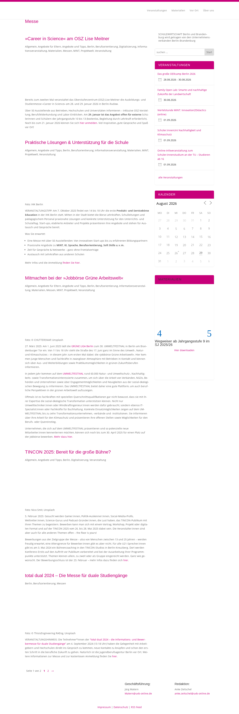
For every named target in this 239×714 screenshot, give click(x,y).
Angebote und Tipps (74, 46)
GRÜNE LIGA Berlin (82, 346)
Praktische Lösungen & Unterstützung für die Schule (76, 142)
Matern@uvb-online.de (138, 693)
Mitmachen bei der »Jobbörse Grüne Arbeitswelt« (74, 278)
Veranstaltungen (157, 10)
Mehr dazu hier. (63, 436)
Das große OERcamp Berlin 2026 (176, 73)
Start (209, 52)
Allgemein (31, 46)
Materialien (178, 10)
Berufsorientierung (107, 46)
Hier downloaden (184, 350)
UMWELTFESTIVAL (73, 373)
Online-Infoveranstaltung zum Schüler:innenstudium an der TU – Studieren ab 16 (183, 155)
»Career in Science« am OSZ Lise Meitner (67, 38)
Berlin (90, 46)
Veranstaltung (103, 50)
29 (176, 220)
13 (184, 237)
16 (209, 237)
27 (184, 253)
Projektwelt (87, 50)
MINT (76, 50)
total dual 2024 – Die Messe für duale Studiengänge (76, 575)
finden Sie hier (71, 262)
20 (184, 245)
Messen (67, 50)
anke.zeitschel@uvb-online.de (192, 693)
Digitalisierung (127, 46)
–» (52, 670)
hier (125, 560)
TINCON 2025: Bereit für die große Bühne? (68, 452)
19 (176, 245)
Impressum (104, 707)
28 (168, 220)
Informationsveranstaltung (110, 150)
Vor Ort (194, 10)
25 (168, 253)
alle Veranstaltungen (170, 177)
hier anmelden (88, 123)
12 (176, 237)
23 (209, 245)
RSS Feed (136, 707)
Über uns (208, 10)
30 (184, 220)
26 (176, 253)
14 (192, 237)
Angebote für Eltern (49, 46)
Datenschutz (121, 707)
